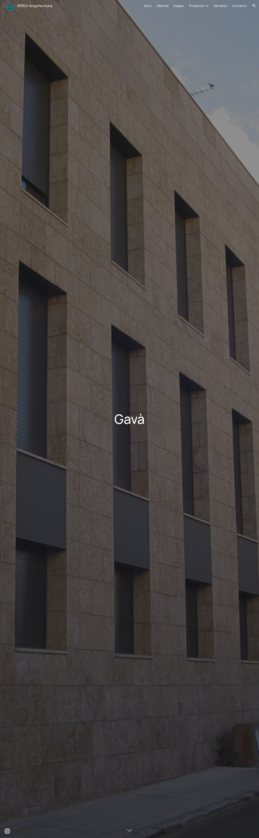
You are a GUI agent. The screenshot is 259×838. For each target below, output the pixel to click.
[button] (254, 6)
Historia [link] (162, 6)
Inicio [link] (148, 6)
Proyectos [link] (196, 6)
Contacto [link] (239, 6)
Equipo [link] (179, 6)
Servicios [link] (220, 6)
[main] (129, 419)
